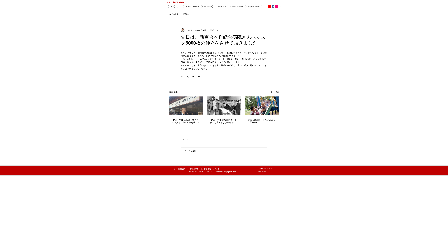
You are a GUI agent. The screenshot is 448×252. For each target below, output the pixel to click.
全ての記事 (173, 14)
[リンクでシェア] (199, 76)
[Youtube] (269, 6)
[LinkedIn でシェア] (193, 76)
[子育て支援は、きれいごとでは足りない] (262, 105)
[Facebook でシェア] (182, 76)
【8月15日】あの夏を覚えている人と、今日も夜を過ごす (185, 121)
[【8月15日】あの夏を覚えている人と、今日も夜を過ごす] (186, 105)
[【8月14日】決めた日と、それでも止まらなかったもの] (224, 105)
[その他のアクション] (265, 30)
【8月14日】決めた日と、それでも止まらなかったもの (223, 121)
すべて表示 (275, 92)
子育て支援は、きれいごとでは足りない (261, 121)
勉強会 (186, 14)
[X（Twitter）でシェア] (188, 76)
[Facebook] (273, 6)
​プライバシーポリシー (265, 168)
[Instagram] (276, 6)
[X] (280, 6)
